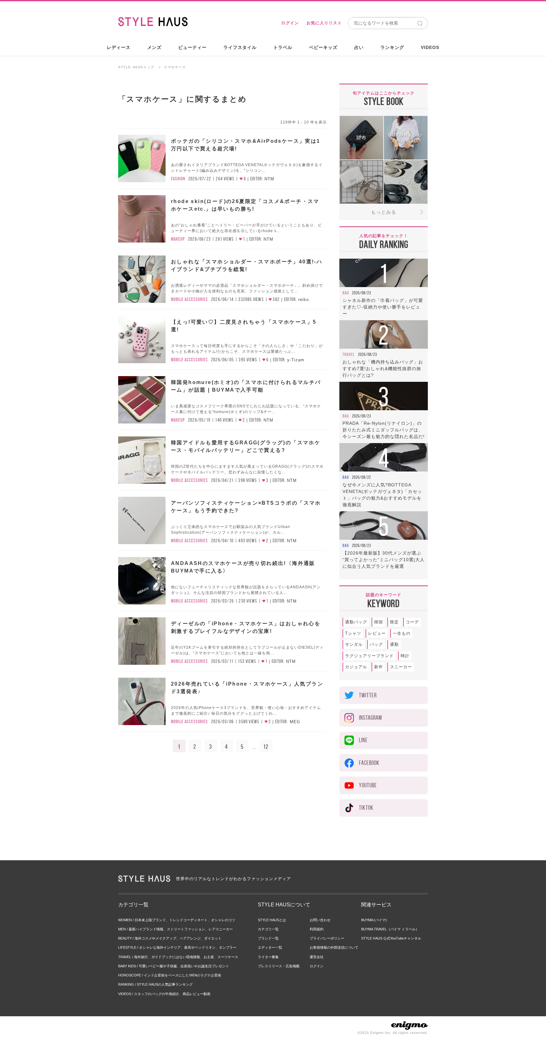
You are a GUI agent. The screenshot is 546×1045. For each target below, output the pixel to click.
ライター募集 (268, 957)
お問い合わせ (320, 920)
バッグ (376, 644)
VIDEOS (430, 47)
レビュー (377, 633)
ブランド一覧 (268, 938)
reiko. (304, 299)
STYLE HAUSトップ (136, 67)
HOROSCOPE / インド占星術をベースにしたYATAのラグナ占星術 (169, 975)
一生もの (401, 633)
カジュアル (356, 666)
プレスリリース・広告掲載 (279, 966)
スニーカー (401, 666)
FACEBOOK (369, 763)
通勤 (394, 644)
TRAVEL (349, 354)
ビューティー (192, 47)
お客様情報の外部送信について (334, 947)
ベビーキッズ (323, 47)
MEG (295, 721)
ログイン (290, 23)
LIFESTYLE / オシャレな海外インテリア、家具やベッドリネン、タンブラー (177, 947)
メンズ (154, 47)
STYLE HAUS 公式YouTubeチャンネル (391, 938)
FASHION (178, 178)
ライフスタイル (240, 47)
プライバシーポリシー (327, 938)
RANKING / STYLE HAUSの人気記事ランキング (155, 984)
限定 (394, 622)
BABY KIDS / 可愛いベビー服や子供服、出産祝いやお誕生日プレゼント (173, 966)
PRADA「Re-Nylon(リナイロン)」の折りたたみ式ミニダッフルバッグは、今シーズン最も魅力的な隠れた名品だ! (384, 430)
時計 (405, 655)
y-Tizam (295, 359)
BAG (346, 292)
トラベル (282, 47)
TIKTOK (366, 807)
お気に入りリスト (324, 23)
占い (359, 47)
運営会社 (317, 957)
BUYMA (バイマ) (374, 920)
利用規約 (317, 929)
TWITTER (368, 695)
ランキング (392, 47)
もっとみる (383, 212)
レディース (118, 47)
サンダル (354, 644)
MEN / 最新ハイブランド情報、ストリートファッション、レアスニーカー (175, 929)
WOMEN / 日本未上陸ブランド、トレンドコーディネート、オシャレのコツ (176, 920)
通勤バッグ (356, 622)
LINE (363, 740)
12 (266, 746)
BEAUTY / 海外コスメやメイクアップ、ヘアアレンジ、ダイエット (169, 938)
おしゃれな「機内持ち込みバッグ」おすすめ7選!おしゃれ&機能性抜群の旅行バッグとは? (383, 368)
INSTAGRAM (370, 717)
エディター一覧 (270, 947)
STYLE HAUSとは (272, 920)
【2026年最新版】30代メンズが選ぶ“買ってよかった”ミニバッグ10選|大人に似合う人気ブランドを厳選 (384, 559)
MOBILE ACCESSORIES (189, 299)
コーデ (412, 622)
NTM (269, 179)
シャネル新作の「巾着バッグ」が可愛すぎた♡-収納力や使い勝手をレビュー (383, 307)
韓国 (378, 622)
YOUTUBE (368, 785)
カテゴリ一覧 (268, 929)
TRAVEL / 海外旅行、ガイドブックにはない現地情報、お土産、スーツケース (178, 957)
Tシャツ (353, 633)
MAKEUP (178, 239)
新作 (378, 666)
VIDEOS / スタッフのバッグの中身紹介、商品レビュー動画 (164, 994)
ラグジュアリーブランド (369, 655)
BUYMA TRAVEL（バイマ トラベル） (390, 929)
